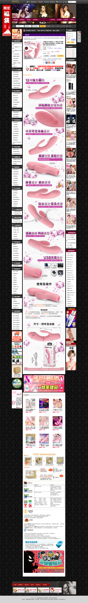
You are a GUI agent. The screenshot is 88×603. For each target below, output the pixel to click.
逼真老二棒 (15, 95)
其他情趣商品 (15, 259)
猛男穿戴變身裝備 (16, 219)
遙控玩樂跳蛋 (15, 116)
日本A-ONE (69, 266)
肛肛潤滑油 (15, 192)
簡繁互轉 (53, 1)
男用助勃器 (15, 140)
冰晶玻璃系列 (15, 257)
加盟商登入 (38, 584)
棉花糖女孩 (15, 273)
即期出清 (14, 66)
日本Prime (68, 283)
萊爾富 (36, 500)
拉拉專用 (14, 206)
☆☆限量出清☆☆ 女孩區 (16, 47)
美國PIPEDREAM (70, 292)
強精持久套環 (15, 149)
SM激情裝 (14, 236)
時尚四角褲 (15, 305)
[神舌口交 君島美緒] (71, 358)
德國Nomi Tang (69, 294)
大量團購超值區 (15, 87)
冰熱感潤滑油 (15, 171)
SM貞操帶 (14, 234)
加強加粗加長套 (15, 151)
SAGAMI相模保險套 (70, 234)
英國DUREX (69, 288)
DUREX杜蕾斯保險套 (71, 242)
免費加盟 (47, 1)
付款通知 (59, 19)
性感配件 (14, 291)
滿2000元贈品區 (15, 318)
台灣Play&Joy (69, 301)
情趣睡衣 (14, 282)
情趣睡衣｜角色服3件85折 (16, 63)
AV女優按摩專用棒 (16, 211)
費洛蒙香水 (15, 246)
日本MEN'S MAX (70, 279)
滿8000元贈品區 (15, 329)
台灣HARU (69, 303)
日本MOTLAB (69, 286)
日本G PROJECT (70, 255)
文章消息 (65, 19)
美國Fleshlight (69, 290)
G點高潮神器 (15, 97)
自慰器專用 (15, 180)
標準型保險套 (15, 72)
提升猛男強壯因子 (16, 153)
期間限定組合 (15, 60)
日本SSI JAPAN (69, 275)
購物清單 (78, 32)
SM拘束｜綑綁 (15, 229)
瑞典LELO (68, 299)
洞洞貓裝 (14, 280)
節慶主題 (14, 277)
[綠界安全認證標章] (17, 383)
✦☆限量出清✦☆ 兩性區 (16, 51)
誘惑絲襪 (14, 284)
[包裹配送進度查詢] (17, 336)
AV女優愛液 (15, 178)
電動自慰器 (15, 137)
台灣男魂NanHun (70, 305)
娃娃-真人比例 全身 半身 (16, 143)
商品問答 (46, 55)
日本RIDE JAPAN (70, 277)
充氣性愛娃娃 (15, 133)
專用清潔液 (15, 251)
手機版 (65, 1)
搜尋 (43, 26)
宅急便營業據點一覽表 (55, 494)
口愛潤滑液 (15, 176)
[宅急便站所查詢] (17, 357)
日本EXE (68, 268)
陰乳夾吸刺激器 (15, 102)
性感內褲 (14, 293)
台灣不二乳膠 (69, 247)
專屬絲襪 (14, 301)
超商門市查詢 (53, 506)
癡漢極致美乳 (15, 135)
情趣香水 (14, 244)
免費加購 (15, 19)
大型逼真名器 (15, 129)
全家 (35, 498)
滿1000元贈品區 (15, 313)
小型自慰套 (15, 124)
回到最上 (79, 37)
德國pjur (68, 297)
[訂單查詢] (17, 352)
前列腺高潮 (15, 203)
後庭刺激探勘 (15, 248)
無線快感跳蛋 (15, 114)
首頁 (29, 1)
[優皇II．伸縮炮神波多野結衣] (71, 318)
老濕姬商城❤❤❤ (16, 2)
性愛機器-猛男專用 (16, 159)
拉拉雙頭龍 (15, 201)
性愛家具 (14, 163)
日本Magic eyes (69, 261)
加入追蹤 (53, 55)
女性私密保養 (15, 253)
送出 (68, 42)
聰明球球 (14, 106)
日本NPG (68, 253)
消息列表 (27, 584)
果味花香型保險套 (16, 83)
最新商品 (22, 19)
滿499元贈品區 (15, 315)
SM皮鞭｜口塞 (15, 232)
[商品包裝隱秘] (17, 371)
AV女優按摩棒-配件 (16, 214)
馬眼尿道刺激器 (15, 199)
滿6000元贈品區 (15, 326)
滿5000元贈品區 (15, 324)
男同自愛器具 (15, 197)
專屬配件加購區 (15, 56)
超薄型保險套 (15, 74)
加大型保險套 (15, 76)
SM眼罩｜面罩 (15, 227)
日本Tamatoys (69, 264)
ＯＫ (35, 499)
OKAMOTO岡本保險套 (70, 240)
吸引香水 (14, 195)
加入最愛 (60, 1)
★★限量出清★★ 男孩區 (16, 44)
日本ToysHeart (69, 257)
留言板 (72, 19)
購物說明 (41, 1)
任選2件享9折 (15, 58)
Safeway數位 (69, 245)
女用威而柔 (15, 104)
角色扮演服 (15, 288)
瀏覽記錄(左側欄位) (79, 40)
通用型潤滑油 (15, 169)
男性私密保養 (15, 255)
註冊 (72, 42)
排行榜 (28, 19)
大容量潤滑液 (15, 185)
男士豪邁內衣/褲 (16, 303)
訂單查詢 (52, 19)
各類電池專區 (15, 265)
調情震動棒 (15, 99)
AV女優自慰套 (15, 131)
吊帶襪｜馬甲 (15, 286)
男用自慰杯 (15, 122)
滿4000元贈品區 (15, 322)
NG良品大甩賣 (15, 54)
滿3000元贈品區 (15, 320)
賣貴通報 (55, 527)
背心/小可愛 (15, 271)
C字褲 (13, 275)
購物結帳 (34, 1)
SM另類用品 (15, 238)
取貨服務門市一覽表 (43, 504)
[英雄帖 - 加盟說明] (17, 362)
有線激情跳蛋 (15, 112)
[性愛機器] (71, 337)
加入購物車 (60, 55)
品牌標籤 (35, 19)
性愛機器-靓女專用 (16, 161)
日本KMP (68, 281)
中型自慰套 (15, 126)
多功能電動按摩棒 (16, 93)
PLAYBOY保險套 (70, 237)
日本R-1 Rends (69, 270)
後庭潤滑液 (15, 182)
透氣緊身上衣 (15, 307)
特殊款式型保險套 (16, 85)
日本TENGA (69, 259)
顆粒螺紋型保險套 (16, 78)
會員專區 (45, 584)
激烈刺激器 (15, 190)
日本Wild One (69, 272)
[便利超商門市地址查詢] (17, 345)
